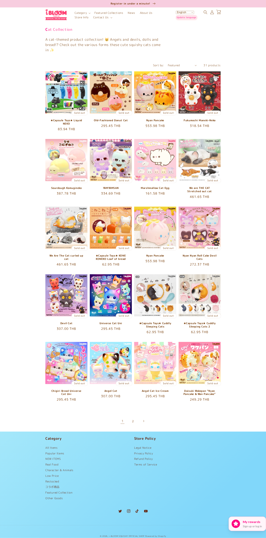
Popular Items (54, 453)
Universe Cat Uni (111, 323)
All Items (51, 449)
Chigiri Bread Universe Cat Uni (66, 392)
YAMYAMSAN (111, 188)
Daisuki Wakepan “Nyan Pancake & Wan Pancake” (199, 392)
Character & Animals (59, 470)
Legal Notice (142, 449)
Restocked (52, 481)
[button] (82, 13)
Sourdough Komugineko (66, 188)
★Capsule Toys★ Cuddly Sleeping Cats (155, 325)
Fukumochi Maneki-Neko (200, 120)
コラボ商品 (52, 487)
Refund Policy (143, 459)
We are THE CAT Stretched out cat (199, 189)
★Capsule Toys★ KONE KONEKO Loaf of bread (111, 257)
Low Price (52, 476)
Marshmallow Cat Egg (155, 188)
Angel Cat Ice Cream (155, 391)
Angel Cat (110, 391)
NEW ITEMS (53, 459)
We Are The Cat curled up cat (66, 257)
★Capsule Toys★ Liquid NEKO (66, 122)
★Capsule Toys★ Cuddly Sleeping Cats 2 (200, 325)
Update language (186, 17)
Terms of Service (145, 464)
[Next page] (143, 421)
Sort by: (158, 65)
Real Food (51, 464)
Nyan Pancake (155, 120)
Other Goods (54, 498)
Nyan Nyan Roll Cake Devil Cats (200, 257)
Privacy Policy (143, 453)
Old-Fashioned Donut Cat (111, 120)
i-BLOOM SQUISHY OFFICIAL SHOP (126, 536)
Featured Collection (58, 492)
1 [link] (123, 421)
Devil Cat (66, 323)
